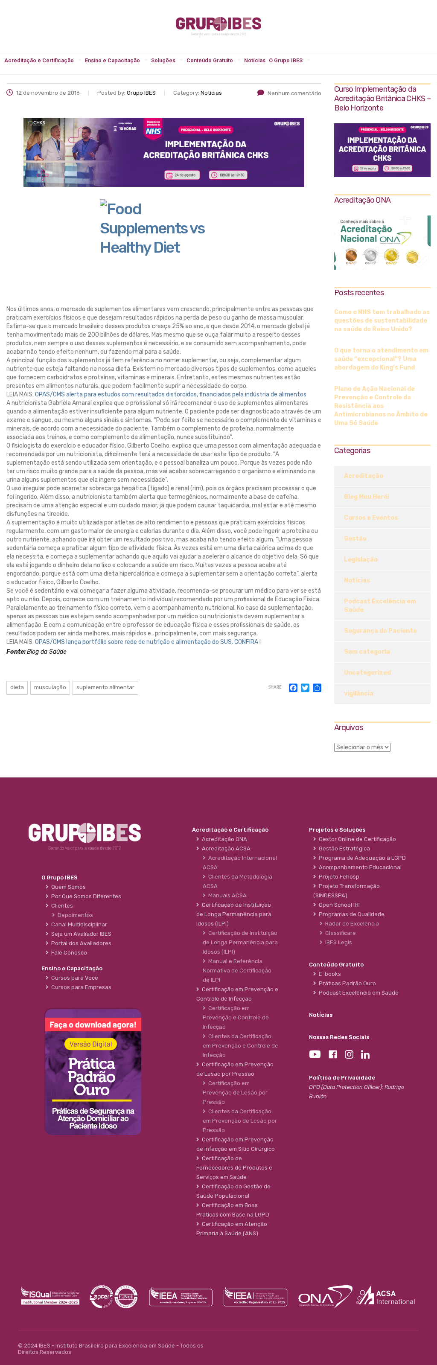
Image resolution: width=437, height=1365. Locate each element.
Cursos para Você (73, 978)
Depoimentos (74, 915)
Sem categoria (367, 651)
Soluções (163, 60)
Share (274, 687)
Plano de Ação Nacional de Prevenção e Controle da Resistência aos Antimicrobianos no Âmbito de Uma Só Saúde (381, 406)
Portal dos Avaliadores (80, 943)
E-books (328, 974)
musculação (50, 687)
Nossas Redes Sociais (339, 1037)
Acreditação (363, 476)
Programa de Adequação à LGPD (361, 858)
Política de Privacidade (342, 1077)
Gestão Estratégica (343, 848)
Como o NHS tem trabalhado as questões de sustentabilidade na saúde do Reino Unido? (382, 321)
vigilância (358, 693)
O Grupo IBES (286, 60)
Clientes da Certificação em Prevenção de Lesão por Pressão (240, 1120)
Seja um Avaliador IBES (80, 934)
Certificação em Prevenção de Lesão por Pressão (235, 1092)
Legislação (361, 559)
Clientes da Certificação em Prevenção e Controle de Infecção (240, 1045)
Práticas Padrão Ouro (346, 983)
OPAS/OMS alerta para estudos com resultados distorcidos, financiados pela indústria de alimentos (170, 394)
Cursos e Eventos (371, 517)
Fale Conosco (68, 952)
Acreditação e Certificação (39, 60)
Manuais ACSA (226, 895)
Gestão (355, 538)
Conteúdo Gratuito (209, 60)
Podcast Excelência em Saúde (380, 606)
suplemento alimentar (105, 687)
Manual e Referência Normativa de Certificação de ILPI (237, 970)
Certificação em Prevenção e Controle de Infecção (236, 1017)
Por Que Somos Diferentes (85, 896)
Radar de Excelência (351, 923)
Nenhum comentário (294, 93)
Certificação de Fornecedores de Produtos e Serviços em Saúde (234, 1167)
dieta (17, 687)
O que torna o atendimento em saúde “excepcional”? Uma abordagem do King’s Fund (381, 359)
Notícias (254, 60)
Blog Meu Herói (366, 497)
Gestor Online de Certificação (356, 839)
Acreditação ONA (223, 839)
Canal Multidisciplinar (78, 924)
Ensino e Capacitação (112, 60)
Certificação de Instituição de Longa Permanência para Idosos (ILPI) (240, 942)
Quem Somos (67, 887)
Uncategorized (367, 672)
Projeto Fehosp (337, 876)
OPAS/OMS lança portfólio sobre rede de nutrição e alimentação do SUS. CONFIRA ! (148, 642)
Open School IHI (338, 905)
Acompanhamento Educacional (359, 867)
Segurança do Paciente (380, 630)
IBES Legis (337, 942)
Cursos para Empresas (80, 987)
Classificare (339, 933)
